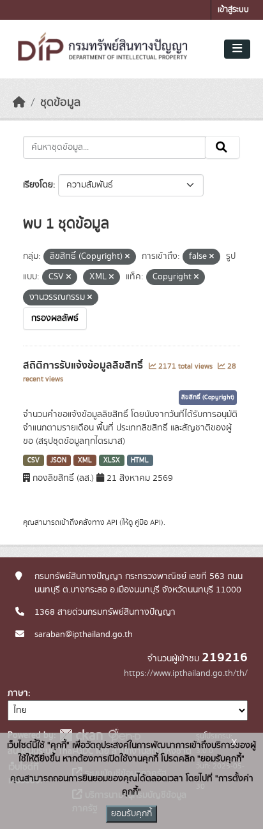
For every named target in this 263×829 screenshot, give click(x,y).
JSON (58, 460)
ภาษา (18, 693)
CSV (33, 460)
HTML (140, 460)
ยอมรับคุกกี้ (131, 813)
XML (85, 460)
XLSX (111, 460)
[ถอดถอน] (127, 257)
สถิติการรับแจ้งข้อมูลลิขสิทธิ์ (84, 365)
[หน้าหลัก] (19, 102)
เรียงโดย (38, 185)
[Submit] (222, 147)
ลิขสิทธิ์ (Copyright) (207, 397)
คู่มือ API (148, 522)
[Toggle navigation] (237, 49)
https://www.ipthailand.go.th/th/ (186, 673)
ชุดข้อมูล (60, 102)
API (112, 522)
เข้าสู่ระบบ (233, 10)
